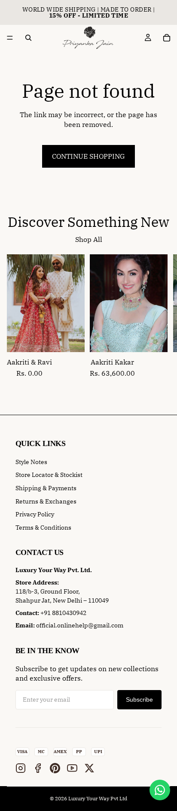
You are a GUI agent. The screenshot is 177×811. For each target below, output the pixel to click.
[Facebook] (38, 768)
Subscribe (139, 699)
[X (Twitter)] (89, 768)
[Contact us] (160, 790)
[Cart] (166, 37)
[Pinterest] (55, 768)
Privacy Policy (34, 514)
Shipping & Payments (45, 488)
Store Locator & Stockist (48, 475)
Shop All (88, 239)
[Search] (28, 37)
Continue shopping (88, 156)
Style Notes (31, 462)
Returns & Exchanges (45, 501)
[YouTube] (72, 768)
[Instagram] (20, 768)
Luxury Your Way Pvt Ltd (97, 798)
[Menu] (10, 38)
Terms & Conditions (43, 527)
